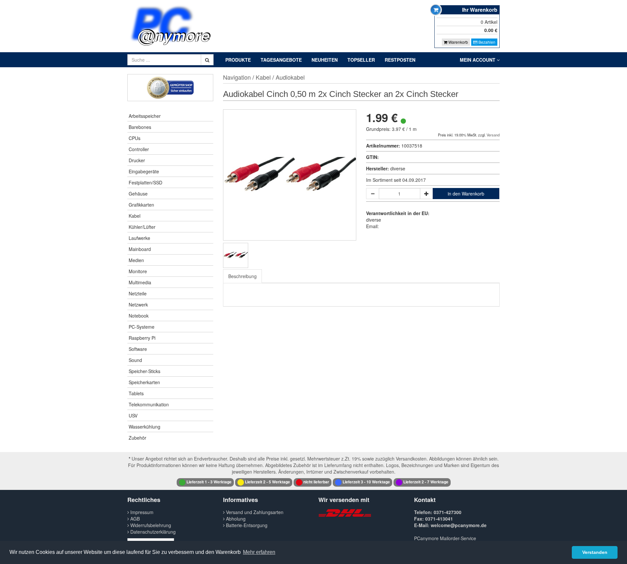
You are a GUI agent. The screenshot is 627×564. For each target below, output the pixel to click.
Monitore (138, 271)
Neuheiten (325, 59)
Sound (135, 360)
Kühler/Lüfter (142, 227)
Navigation (237, 77)
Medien (136, 260)
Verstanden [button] (594, 552)
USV (133, 415)
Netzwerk (138, 304)
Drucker (137, 160)
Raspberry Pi (142, 338)
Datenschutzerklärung (152, 531)
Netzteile (138, 293)
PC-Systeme (141, 326)
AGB (134, 518)
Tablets (136, 393)
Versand (493, 134)
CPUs (134, 138)
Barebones (140, 127)
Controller (139, 149)
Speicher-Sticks (144, 371)
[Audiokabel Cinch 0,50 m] (235, 255)
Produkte (238, 59)
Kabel (134, 215)
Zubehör (137, 437)
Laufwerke (139, 238)
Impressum (141, 512)
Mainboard (140, 249)
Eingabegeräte (144, 171)
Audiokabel (290, 77)
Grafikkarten (141, 204)
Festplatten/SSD (145, 182)
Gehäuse (138, 193)
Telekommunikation (149, 404)
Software (138, 349)
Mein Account (478, 59)
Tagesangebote (281, 59)
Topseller (361, 59)
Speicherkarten (144, 382)
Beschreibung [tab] (242, 276)
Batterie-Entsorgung (246, 525)
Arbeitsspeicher (145, 116)
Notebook (139, 315)
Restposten (400, 59)
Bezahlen (486, 42)
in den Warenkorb (466, 193)
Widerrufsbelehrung (150, 525)
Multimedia (140, 282)
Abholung (235, 518)
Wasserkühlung (144, 426)
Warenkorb (457, 42)
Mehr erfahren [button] (259, 552)
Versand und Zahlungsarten (254, 512)
